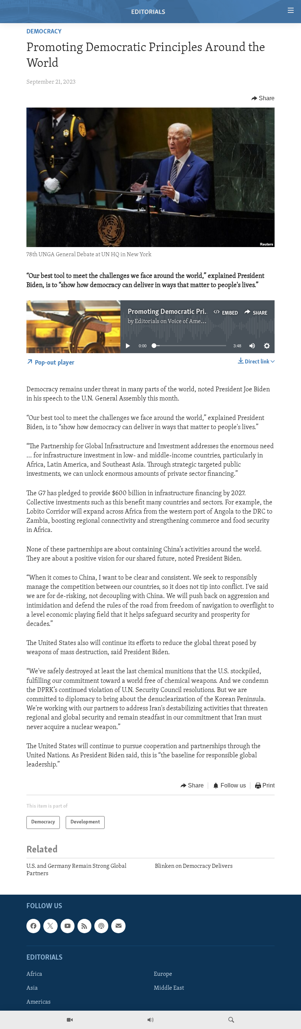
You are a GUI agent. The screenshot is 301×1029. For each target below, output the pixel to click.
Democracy (44, 32)
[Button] (263, 98)
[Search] (231, 1020)
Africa (34, 974)
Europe (163, 974)
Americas (38, 1002)
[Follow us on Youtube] (68, 926)
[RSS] (84, 926)
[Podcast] (101, 926)
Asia (32, 988)
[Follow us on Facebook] (33, 926)
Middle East (169, 988)
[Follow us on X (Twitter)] (50, 926)
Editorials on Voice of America (173, 322)
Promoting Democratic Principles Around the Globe (202, 312)
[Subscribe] (118, 926)
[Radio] (150, 1020)
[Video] (70, 1020)
